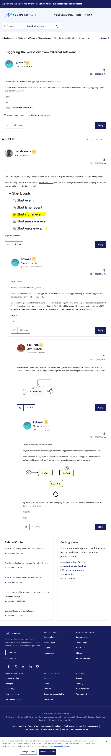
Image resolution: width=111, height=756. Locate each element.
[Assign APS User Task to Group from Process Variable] (102, 139)
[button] (8, 125)
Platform (21, 38)
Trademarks (69, 726)
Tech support (81, 694)
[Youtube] (37, 666)
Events (79, 678)
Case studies (49, 637)
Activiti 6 (16, 115)
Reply (100, 125)
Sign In (88, 14)
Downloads (80, 647)
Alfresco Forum (44, 38)
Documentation (82, 689)
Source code (66, 574)
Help (78, 15)
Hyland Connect (8, 38)
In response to (33, 267)
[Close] (107, 741)
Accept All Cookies (47, 751)
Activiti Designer (33, 115)
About (46, 683)
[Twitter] (16, 666)
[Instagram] (23, 666)
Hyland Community (63, 15)
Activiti (9, 115)
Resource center (82, 637)
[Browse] (103, 15)
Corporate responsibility (54, 694)
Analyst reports (50, 642)
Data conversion (12, 694)
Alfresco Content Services (73, 562)
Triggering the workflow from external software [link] (73, 38)
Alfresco (31, 38)
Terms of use (33, 726)
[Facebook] (8, 666)
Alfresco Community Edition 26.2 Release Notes (24, 548)
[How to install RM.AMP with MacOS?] (106, 139)
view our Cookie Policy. (60, 746)
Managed (9, 683)
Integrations (49, 653)
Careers (47, 678)
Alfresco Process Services (22, 107)
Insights (47, 647)
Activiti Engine (45, 115)
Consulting (9, 689)
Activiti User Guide (46, 182)
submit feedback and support (67, 3)
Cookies (22, 726)
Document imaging (13, 699)
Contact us (11, 652)
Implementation (12, 678)
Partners (47, 689)
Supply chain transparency (87, 726)
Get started (44, 3)
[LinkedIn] (30, 666)
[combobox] (42, 26)
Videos (79, 653)
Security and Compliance (51, 726)
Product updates (83, 658)
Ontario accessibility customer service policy (41, 729)
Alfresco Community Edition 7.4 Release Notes (23, 577)
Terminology (81, 642)
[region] (55, 746)
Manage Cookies (28, 751)
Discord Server (67, 578)
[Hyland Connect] (21, 15)
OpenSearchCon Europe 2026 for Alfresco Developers (26, 563)
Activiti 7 (24, 115)
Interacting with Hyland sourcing (75, 729)
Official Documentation (72, 570)
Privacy (14, 726)
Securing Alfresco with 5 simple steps (20, 611)
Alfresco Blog (10, 553)
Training (79, 683)
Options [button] (104, 38)
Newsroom (48, 699)
